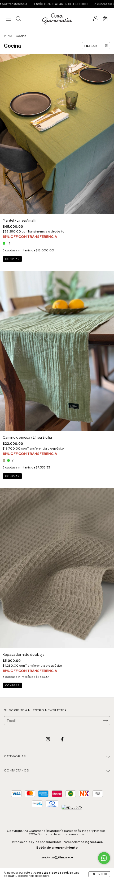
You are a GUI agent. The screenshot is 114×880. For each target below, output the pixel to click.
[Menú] (8, 19)
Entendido (99, 874)
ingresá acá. (94, 842)
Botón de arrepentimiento (57, 847)
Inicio (8, 36)
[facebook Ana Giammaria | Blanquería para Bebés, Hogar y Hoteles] (62, 739)
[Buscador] (18, 19)
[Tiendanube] (57, 858)
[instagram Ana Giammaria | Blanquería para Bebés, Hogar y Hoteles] (48, 739)
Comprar (12, 259)
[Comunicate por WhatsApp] (104, 858)
